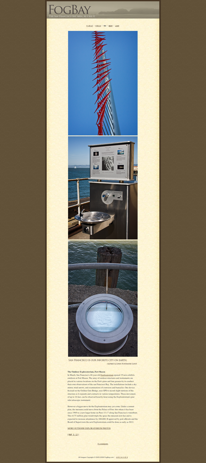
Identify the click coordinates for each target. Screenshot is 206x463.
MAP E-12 (73, 435)
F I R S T (90, 26)
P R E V (98, 26)
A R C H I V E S (122, 457)
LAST (117, 26)
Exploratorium (107, 374)
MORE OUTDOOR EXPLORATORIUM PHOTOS (89, 428)
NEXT (111, 26)
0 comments (103, 443)
